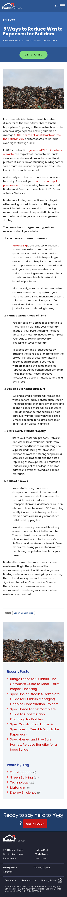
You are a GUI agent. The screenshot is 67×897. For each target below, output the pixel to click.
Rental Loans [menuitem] (9, 858)
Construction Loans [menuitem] (13, 854)
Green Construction (24, 612)
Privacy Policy (48, 880)
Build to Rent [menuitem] (41, 850)
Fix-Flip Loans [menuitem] (10, 867)
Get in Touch (35, 824)
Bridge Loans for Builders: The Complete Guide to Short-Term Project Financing (35, 684)
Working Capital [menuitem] (42, 867)
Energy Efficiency (25, 792)
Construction (23, 772)
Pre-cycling (19, 245)
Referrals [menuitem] (7, 871)
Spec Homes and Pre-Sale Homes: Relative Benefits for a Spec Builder (33, 744)
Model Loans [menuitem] (41, 854)
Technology (22, 782)
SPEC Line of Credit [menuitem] (13, 850)
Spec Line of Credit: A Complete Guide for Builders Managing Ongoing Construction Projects (35, 699)
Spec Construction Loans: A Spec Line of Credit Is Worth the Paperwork (34, 729)
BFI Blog (9, 19)
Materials (20, 787)
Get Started (33, 54)
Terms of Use (29, 880)
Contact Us (10, 880)
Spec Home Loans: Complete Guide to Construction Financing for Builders (33, 714)
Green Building (24, 777)
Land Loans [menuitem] (41, 858)
